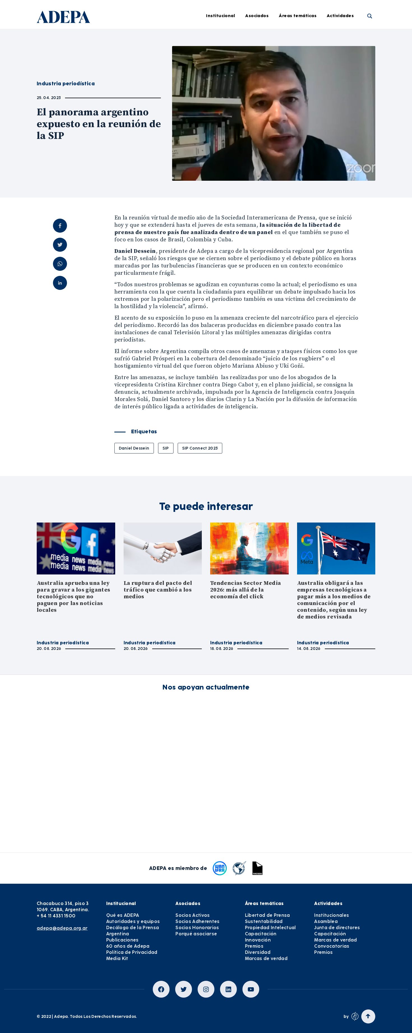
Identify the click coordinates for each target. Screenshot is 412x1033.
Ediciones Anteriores (223, 115)
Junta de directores (355, 69)
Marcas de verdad (306, 146)
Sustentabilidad (304, 54)
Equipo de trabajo (147, 100)
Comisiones (141, 85)
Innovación (299, 100)
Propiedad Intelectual (310, 69)
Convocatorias (331, 946)
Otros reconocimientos (225, 162)
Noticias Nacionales (222, 100)
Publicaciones (122, 940)
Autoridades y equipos (133, 921)
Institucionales (350, 38)
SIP (166, 448)
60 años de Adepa (128, 946)
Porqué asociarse (196, 934)
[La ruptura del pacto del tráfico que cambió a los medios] (163, 548)
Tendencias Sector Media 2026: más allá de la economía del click (245, 590)
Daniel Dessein (134, 448)
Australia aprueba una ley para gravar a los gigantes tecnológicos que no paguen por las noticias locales (73, 597)
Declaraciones (217, 38)
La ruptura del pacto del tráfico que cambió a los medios (158, 590)
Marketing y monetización (229, 85)
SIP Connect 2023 (200, 448)
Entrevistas (213, 146)
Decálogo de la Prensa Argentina (132, 930)
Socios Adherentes (197, 921)
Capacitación (301, 85)
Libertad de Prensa (307, 38)
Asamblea (346, 54)
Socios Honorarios (197, 927)
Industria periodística (224, 69)
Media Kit (117, 958)
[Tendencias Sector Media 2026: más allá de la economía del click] (249, 548)
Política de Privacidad (132, 952)
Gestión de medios (221, 54)
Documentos (215, 131)
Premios (343, 115)
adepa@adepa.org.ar (62, 928)
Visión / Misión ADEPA (151, 38)
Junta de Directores (149, 54)
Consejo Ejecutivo (147, 69)
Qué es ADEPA (122, 915)
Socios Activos (192, 915)
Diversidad (298, 131)
